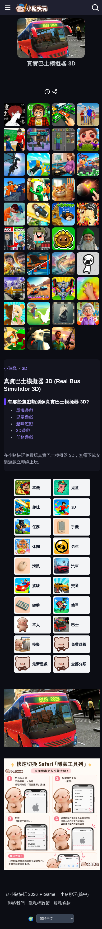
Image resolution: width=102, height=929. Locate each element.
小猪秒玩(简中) (74, 894)
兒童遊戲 (24, 417)
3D (24, 368)
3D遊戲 (23, 430)
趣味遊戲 (24, 423)
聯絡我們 (16, 903)
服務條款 (62, 903)
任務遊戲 (24, 437)
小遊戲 (10, 368)
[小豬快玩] (31, 7)
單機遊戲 (24, 410)
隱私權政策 (39, 903)
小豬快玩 (18, 894)
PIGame (47, 894)
